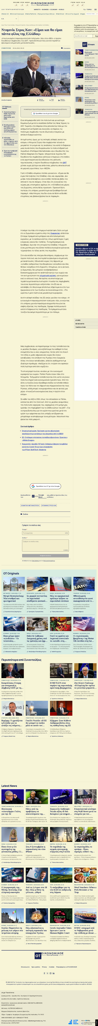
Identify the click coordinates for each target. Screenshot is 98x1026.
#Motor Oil (5, 14)
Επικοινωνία (25, 967)
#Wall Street (60, 14)
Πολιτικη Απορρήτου (49, 561)
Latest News (9, 786)
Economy (53, 9)
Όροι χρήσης (35, 967)
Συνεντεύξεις (11, 25)
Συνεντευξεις (6, 48)
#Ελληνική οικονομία (17, 14)
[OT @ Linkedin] (54, 973)
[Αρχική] (38, 956)
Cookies (51, 967)
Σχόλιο (24, 538)
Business (45, 9)
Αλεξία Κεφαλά (6, 100)
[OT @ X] (47, 973)
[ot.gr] (42, 5)
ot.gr (2, 25)
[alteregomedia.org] (73, 1024)
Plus (6, 25)
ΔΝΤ (65, 162)
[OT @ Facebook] (44, 973)
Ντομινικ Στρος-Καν (49, 505)
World (61, 9)
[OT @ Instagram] (50, 973)
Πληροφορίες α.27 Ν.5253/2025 (66, 967)
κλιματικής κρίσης (48, 275)
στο (39, 496)
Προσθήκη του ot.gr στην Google (47, 113)
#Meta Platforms (30, 14)
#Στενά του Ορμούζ (72, 14)
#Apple (82, 14)
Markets (37, 9)
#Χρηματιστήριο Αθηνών (46, 14)
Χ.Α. (2, 19)
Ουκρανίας (55, 233)
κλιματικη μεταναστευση (30, 505)
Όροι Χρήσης (35, 561)
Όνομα (24, 529)
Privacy (44, 967)
